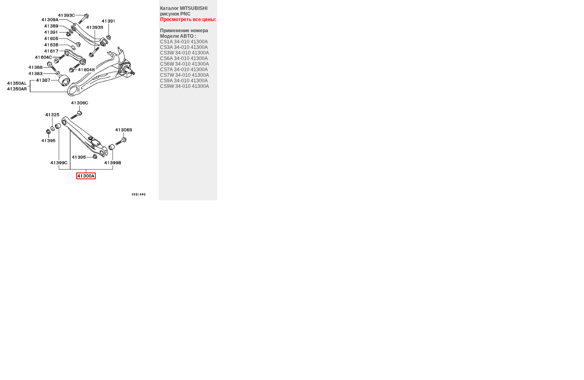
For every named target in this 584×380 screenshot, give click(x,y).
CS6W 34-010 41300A (185, 64)
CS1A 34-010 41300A (184, 42)
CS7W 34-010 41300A (185, 75)
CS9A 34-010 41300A (184, 80)
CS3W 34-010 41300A (185, 53)
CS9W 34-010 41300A (185, 86)
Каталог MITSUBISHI (183, 8)
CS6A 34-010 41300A (184, 58)
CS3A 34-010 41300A (184, 47)
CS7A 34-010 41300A (184, 69)
